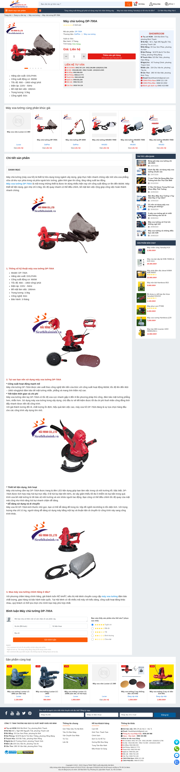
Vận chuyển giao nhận (71, 735)
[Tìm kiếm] (128, 4)
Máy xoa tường (90, 34)
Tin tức (65, 739)
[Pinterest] (30, 713)
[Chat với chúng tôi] (177, 762)
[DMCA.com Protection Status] (25, 752)
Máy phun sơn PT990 (155, 306)
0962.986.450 (78, 72)
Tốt (106, 632)
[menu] (126, 170)
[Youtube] (12, 713)
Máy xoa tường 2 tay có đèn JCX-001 (161, 692)
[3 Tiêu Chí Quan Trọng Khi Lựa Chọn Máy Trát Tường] (141, 189)
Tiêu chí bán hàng (69, 732)
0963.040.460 (79, 77)
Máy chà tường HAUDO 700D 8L (161, 141)
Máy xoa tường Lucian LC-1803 (47, 692)
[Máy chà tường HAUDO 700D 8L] (161, 125)
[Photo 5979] (33, 46)
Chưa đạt (108, 639)
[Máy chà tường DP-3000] (75, 125)
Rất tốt (107, 628)
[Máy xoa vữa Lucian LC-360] (18, 121)
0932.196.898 (90, 68)
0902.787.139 (80, 68)
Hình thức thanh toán (100, 732)
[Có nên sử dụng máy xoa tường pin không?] (141, 207)
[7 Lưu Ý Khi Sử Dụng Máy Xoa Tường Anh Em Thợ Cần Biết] (141, 180)
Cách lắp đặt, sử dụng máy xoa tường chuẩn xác (161, 171)
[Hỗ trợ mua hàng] (177, 749)
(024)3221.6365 (98, 70)
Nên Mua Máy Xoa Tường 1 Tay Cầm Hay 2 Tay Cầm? (161, 197)
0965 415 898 (163, 86)
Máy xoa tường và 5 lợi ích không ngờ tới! (159, 223)
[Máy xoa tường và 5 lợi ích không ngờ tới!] (141, 224)
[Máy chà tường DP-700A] (47, 125)
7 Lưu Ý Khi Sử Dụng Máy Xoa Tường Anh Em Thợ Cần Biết (160, 179)
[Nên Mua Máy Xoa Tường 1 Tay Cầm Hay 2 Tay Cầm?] (141, 198)
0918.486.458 (77, 70)
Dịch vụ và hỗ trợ (98, 739)
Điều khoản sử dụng (99, 749)
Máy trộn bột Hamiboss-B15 (158, 283)
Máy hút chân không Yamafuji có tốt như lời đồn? (119, 11)
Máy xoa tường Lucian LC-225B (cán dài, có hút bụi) (76, 692)
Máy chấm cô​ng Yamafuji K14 (158, 247)
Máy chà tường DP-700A (47, 140)
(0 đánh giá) (77, 25)
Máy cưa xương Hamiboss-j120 (159, 318)
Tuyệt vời (108, 625)
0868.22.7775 (79, 75)
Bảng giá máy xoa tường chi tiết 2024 (160, 162)
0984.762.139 (78, 82)
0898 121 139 (161, 80)
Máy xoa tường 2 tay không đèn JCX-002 (132, 692)
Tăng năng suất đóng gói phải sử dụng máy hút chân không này (72, 11)
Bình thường (109, 635)
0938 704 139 (133, 756)
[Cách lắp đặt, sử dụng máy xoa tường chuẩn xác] (141, 172)
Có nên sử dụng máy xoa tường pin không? (158, 206)
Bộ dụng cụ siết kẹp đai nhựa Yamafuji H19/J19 (158, 295)
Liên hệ (65, 742)
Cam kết (95, 729)
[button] (170, 4)
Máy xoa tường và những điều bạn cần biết (161, 232)
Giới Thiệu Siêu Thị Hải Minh (73, 729)
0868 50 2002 (162, 83)
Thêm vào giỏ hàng (112, 56)
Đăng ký (164, 715)
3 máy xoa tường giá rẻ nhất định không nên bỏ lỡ (160, 214)
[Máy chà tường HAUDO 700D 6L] (132, 125)
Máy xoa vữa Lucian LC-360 (18, 132)
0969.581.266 (78, 80)
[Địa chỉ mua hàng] (177, 742)
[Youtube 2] (18, 713)
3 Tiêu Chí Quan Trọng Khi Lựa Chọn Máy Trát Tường (161, 188)
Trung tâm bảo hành (99, 745)
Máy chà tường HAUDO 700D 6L (133, 141)
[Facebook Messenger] (177, 755)
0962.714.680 (87, 70)
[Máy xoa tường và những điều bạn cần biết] (141, 233)
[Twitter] (24, 713)
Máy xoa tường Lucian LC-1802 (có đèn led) (18, 692)
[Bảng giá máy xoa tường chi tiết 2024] (141, 163)
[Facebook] (6, 713)
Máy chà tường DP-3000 (76, 140)
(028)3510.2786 (101, 68)
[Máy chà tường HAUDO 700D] (104, 125)
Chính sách (96, 735)
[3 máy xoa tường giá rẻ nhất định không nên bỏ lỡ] (141, 215)
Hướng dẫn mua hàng (100, 742)
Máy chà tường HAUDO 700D (104, 140)
